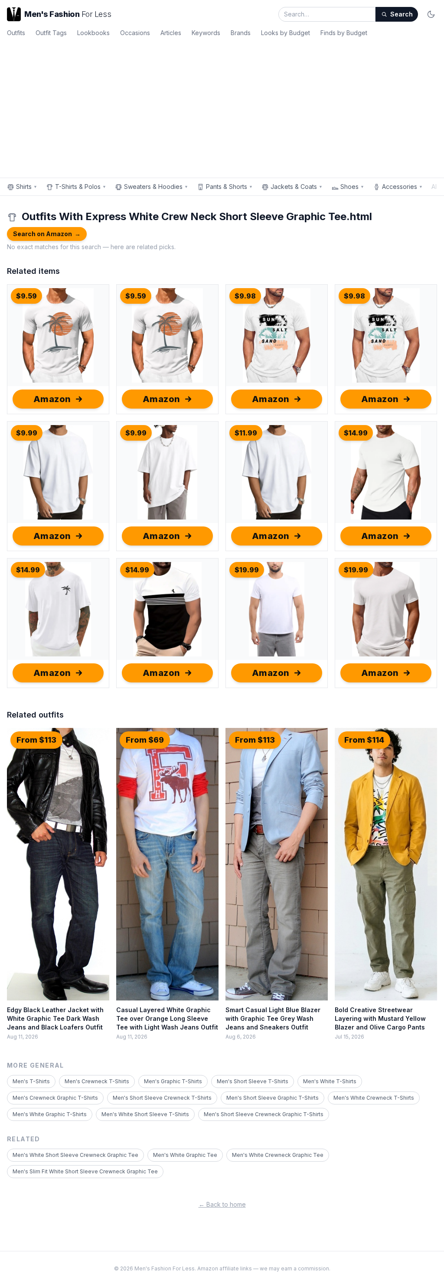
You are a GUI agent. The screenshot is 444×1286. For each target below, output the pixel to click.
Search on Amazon (47, 233)
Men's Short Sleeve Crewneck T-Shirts (162, 1097)
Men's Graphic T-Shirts (173, 1081)
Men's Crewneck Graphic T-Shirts (55, 1097)
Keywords (206, 32)
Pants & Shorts (229, 186)
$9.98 (245, 296)
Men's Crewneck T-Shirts (97, 1081)
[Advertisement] (222, 105)
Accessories (402, 186)
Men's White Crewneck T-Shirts (373, 1097)
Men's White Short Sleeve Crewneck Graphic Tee (75, 1155)
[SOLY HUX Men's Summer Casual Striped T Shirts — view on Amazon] (167, 609)
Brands (241, 32)
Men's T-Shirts (31, 1081)
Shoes (352, 186)
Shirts (26, 186)
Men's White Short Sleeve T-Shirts (145, 1114)
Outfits (16, 32)
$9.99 (26, 433)
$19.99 (247, 569)
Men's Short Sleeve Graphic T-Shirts (272, 1097)
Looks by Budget (285, 32)
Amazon (52, 399)
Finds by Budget (343, 32)
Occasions (135, 32)
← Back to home (222, 1204)
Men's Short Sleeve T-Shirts (252, 1081)
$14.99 (356, 433)
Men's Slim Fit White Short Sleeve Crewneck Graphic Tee (85, 1171)
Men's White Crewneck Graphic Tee (277, 1155)
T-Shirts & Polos (80, 186)
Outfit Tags (51, 32)
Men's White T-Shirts (329, 1081)
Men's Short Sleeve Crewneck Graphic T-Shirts (263, 1114)
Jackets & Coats (297, 186)
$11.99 (246, 433)
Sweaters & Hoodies (156, 186)
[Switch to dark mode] (431, 14)
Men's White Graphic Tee (185, 1155)
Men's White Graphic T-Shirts (50, 1114)
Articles (170, 32)
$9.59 (26, 296)
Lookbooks (93, 32)
